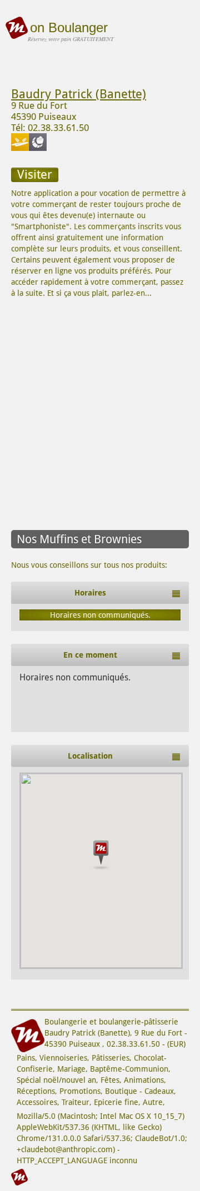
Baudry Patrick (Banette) (78, 94)
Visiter (34, 174)
